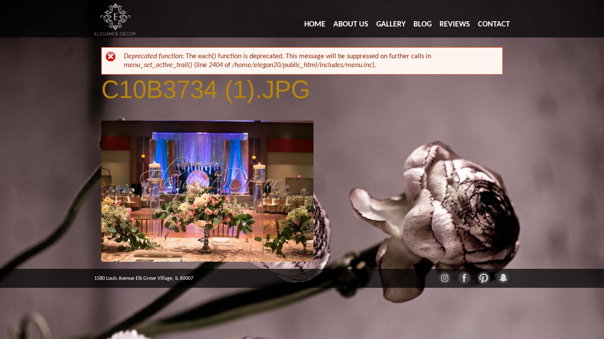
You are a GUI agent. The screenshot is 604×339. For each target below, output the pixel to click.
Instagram (444, 277)
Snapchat (503, 277)
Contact (494, 24)
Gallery (390, 24)
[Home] (115, 19)
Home (314, 24)
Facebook (464, 277)
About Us (350, 24)
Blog (422, 24)
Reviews (455, 24)
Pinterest (483, 277)
